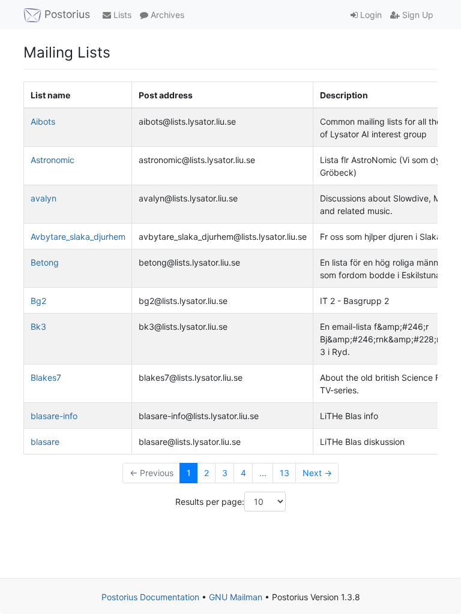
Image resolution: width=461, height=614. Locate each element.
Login (370, 15)
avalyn (43, 198)
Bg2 (38, 301)
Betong (45, 262)
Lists (121, 15)
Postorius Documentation (150, 597)
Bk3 (38, 326)
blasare (45, 442)
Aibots (43, 121)
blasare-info (54, 416)
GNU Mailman (235, 597)
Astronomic (52, 160)
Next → (317, 473)
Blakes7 (46, 377)
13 (284, 473)
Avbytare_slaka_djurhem (78, 236)
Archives (166, 15)
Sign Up (416, 15)
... (263, 473)
